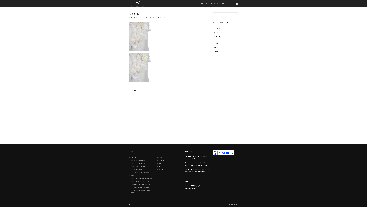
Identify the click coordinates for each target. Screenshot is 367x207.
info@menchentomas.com (200, 169)
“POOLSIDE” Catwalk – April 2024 (141, 184)
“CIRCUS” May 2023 (137, 169)
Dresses (217, 29)
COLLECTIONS (203, 3)
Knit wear (218, 36)
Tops (216, 47)
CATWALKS (214, 3)
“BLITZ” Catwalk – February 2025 (141, 181)
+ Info (159, 166)
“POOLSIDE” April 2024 (138, 166)
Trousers (217, 51)
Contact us (161, 163)
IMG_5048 (134, 14)
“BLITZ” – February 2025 (138, 163)
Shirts (216, 43)
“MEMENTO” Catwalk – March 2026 (142, 178)
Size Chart (161, 169)
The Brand (225, 3)
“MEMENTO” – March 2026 (139, 160)
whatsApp (188, 171)
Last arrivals (218, 40)
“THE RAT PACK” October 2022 (140, 172)
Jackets (217, 32)
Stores (160, 157)
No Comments (162, 17)
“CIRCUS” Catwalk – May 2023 (140, 187)
